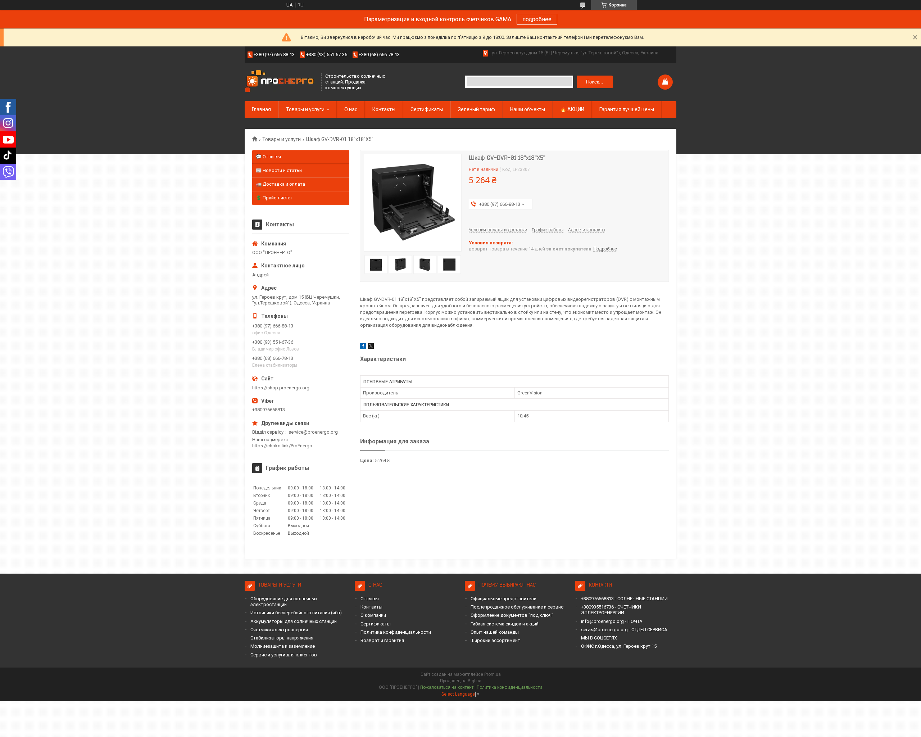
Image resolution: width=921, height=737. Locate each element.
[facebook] (363, 347)
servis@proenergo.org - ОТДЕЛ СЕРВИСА (624, 629)
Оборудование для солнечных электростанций (283, 601)
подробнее (537, 19)
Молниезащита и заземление (282, 646)
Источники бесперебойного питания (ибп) (296, 612)
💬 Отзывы (268, 156)
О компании (373, 615)
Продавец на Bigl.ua (460, 680)
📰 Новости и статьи (279, 170)
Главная (261, 109)
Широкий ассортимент (495, 640)
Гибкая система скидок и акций (505, 624)
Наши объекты (527, 109)
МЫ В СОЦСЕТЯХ (599, 638)
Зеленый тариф (476, 109)
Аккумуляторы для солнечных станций (293, 621)
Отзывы (369, 598)
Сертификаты (426, 109)
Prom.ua (492, 674)
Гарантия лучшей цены (626, 109)
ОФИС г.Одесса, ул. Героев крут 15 (619, 646)
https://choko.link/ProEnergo (282, 445)
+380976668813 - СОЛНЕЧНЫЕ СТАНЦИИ (624, 598)
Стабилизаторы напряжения (281, 638)
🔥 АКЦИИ (572, 109)
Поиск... (594, 82)
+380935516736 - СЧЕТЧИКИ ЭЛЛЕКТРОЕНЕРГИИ (611, 609)
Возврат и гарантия (382, 640)
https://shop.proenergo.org (280, 387)
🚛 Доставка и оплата (280, 184)
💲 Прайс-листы (274, 197)
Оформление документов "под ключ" (512, 615)
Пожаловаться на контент (446, 687)
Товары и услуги (305, 109)
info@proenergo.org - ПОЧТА (612, 621)
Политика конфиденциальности (395, 632)
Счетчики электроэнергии (279, 629)
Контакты (383, 109)
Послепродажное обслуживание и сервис (517, 607)
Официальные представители (503, 598)
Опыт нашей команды (495, 632)
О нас (350, 109)
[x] (371, 347)
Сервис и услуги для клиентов (283, 654)
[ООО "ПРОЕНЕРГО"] (281, 82)
